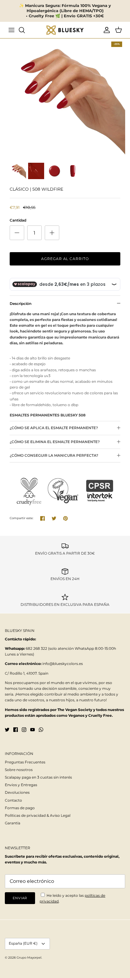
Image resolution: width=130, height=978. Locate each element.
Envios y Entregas (21, 785)
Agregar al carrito (65, 258)
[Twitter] (7, 729)
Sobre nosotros (19, 769)
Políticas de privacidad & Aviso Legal (37, 815)
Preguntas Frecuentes (25, 762)
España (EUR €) (23, 943)
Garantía (12, 823)
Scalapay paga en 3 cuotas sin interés (38, 777)
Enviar (20, 898)
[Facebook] (15, 729)
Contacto (13, 800)
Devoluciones (17, 792)
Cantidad (18, 220)
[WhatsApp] (41, 729)
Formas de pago (20, 808)
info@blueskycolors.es (62, 663)
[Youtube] (32, 729)
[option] (65, 98)
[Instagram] (24, 729)
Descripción (20, 303)
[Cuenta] (105, 30)
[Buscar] (24, 30)
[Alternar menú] (11, 30)
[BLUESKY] (65, 30)
